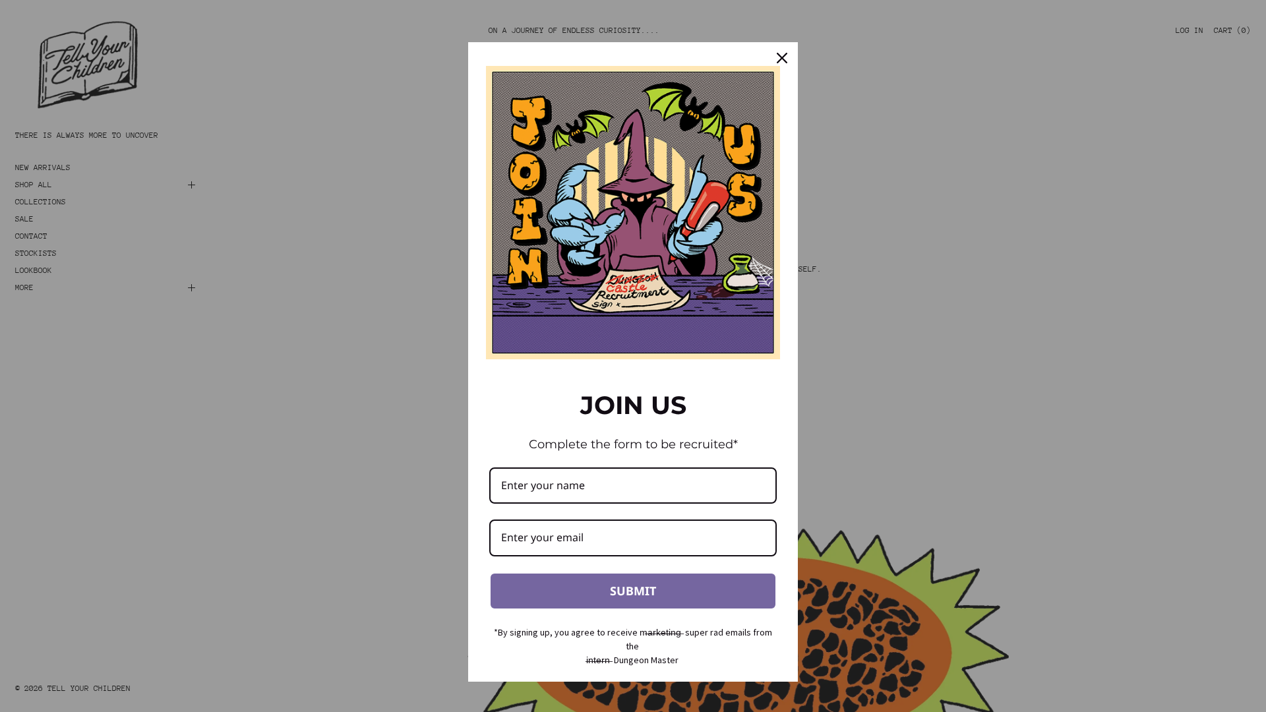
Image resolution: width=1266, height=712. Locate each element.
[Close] (782, 58)
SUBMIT (633, 591)
